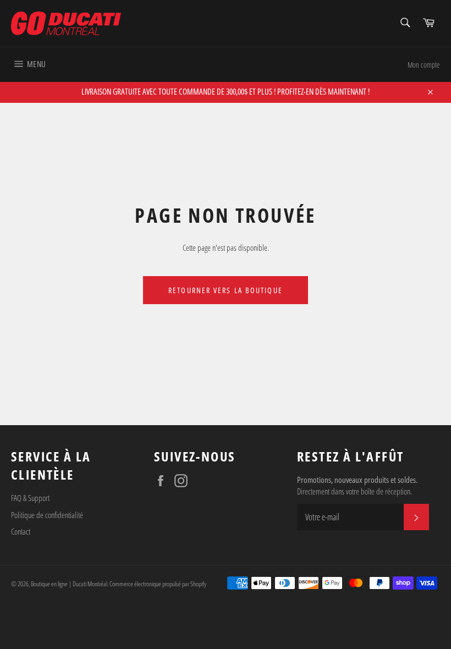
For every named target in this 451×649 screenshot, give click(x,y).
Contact (20, 531)
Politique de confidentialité (47, 514)
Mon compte (424, 64)
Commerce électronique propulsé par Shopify (157, 583)
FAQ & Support (30, 497)
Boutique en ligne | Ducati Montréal (69, 583)
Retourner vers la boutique (225, 290)
